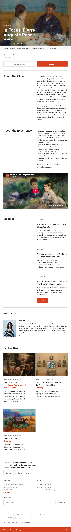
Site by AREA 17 (25, 522)
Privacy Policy (31, 515)
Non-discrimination (43, 515)
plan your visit (27, 530)
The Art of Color (10, 438)
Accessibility (7, 515)
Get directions (7, 492)
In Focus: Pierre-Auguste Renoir (20, 32)
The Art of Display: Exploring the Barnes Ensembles (48, 383)
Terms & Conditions (19, 515)
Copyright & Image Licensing (12, 518)
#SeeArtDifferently (19, 43)
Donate (8, 473)
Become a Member (19, 64)
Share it (8, 43)
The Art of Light (10, 382)
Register (52, 64)
